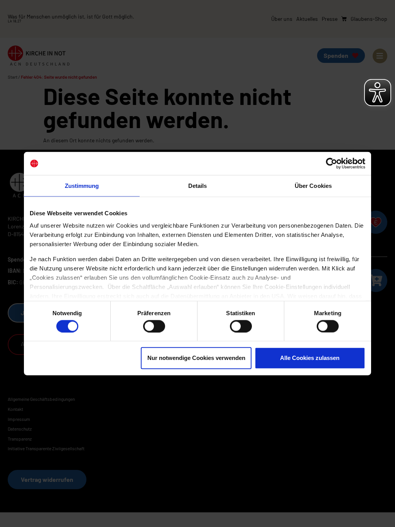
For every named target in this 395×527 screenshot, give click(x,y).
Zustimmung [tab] (82, 185)
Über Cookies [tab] (313, 185)
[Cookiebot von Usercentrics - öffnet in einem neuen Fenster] (331, 163)
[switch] (154, 326)
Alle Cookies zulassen (309, 358)
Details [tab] (197, 185)
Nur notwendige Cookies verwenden (196, 358)
